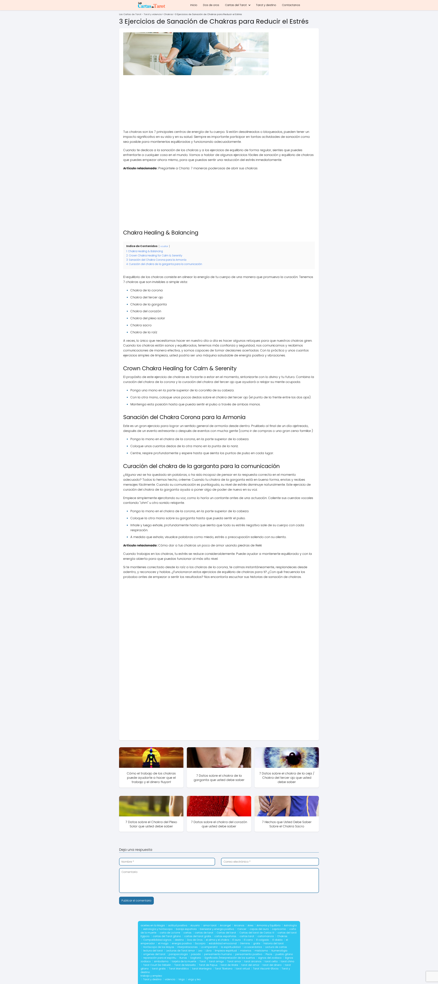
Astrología (290, 925)
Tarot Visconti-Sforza (265, 968)
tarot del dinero (272, 965)
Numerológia (279, 950)
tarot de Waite (229, 965)
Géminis (245, 943)
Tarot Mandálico (179, 968)
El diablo (277, 940)
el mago (163, 943)
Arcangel (225, 925)
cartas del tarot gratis (197, 936)
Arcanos (239, 925)
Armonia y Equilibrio (269, 925)
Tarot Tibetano (224, 968)
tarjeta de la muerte (184, 961)
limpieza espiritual (226, 950)
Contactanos (291, 5)
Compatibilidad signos (157, 940)
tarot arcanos (252, 961)
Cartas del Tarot (236, 5)
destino (179, 940)
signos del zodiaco (270, 958)
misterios (245, 950)
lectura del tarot (153, 950)
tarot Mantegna (201, 968)
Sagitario (195, 958)
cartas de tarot (204, 932)
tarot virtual (243, 968)
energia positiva (182, 943)
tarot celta (271, 961)
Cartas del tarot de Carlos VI (256, 932)
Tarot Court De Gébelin (157, 965)
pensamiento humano (218, 954)
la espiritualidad (231, 947)
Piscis (269, 954)
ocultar (164, 246)
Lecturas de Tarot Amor (180, 950)
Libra (208, 950)
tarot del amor (250, 965)
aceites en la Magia (153, 925)
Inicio (193, 5)
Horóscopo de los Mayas (158, 947)
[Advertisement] (219, 104)
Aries (250, 925)
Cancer (241, 929)
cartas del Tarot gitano (167, 936)
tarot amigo (216, 961)
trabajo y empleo (151, 975)
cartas (187, 932)
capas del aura (259, 929)
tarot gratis (159, 968)
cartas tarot (247, 936)
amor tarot (210, 925)
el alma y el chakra (217, 940)
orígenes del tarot (154, 954)
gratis (256, 943)
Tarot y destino (266, 5)
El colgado (262, 940)
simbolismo (161, 961)
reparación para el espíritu (159, 958)
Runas (183, 958)
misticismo (261, 950)
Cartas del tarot (226, 932)
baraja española (186, 929)
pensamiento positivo (248, 954)
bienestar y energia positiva (217, 929)
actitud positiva (177, 925)
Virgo (181, 979)
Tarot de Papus (208, 965)
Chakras (282, 936)
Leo (200, 950)
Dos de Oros (195, 940)
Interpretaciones (187, 947)
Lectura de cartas (276, 947)
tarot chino (287, 961)
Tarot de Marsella (185, 965)
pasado (196, 954)
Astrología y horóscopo (158, 929)
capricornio (279, 929)
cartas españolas (225, 936)
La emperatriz (209, 947)
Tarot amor (234, 961)
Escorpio (200, 943)
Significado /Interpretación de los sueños (229, 958)
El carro (248, 940)
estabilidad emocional (223, 943)
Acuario (195, 925)
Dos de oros (211, 5)
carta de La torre (170, 932)
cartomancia (265, 936)
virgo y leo (194, 979)
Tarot (202, 961)
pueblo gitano (284, 954)
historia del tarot (273, 943)
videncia (170, 979)
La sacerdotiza (253, 947)
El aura (236, 940)
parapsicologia (178, 954)
